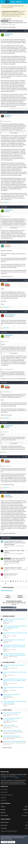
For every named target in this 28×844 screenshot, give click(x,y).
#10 (26, 456)
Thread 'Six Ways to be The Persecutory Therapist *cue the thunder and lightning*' (14, 654)
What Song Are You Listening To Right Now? (14, 741)
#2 (26, 112)
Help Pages (3, 797)
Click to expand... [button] (14, 132)
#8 (26, 382)
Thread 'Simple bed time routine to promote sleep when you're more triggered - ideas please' (15, 680)
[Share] (24, 31)
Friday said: (4, 341)
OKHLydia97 (24, 815)
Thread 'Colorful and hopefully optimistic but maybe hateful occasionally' (15, 626)
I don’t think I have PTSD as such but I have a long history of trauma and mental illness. (14, 560)
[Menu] (1, 1)
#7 (26, 332)
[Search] (26, 1)
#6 (26, 311)
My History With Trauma (11, 574)
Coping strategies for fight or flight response (14, 551)
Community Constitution (7, 795)
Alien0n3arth (5, 24)
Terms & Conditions (10, 777)
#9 (26, 422)
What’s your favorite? (9, 725)
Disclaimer (19, 776)
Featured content (9, 662)
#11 (26, 492)
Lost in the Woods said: (7, 369)
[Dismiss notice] (25, 6)
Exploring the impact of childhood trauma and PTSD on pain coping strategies (14, 542)
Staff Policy (3, 800)
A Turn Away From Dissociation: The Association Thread (12, 719)
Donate (14, 610)
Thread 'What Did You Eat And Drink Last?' (14, 640)
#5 (26, 280)
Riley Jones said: (5, 216)
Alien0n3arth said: (6, 121)
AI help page (13, 13)
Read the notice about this (13, 6)
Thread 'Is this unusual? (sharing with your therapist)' (14, 665)
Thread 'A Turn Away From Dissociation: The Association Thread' (14, 619)
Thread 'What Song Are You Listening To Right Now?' (15, 633)
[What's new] (23, 1)
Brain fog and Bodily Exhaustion (11, 736)
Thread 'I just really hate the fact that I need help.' (15, 672)
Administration (4, 792)
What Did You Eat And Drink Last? (12, 713)
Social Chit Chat (7, 715)
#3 (26, 207)
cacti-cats (6, 563)
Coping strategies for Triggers (13, 568)
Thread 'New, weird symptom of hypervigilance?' (11, 695)
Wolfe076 (6, 575)
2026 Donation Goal (7, 590)
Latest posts (7, 710)
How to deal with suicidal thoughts (12, 730)
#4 (26, 242)
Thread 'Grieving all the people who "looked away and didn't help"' (14, 702)
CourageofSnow (8, 569)
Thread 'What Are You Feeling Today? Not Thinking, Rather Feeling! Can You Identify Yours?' (14, 646)
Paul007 (6, 553)
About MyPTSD (4, 789)
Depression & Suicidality (8, 733)
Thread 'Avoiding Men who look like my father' (13, 688)
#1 (26, 31)
